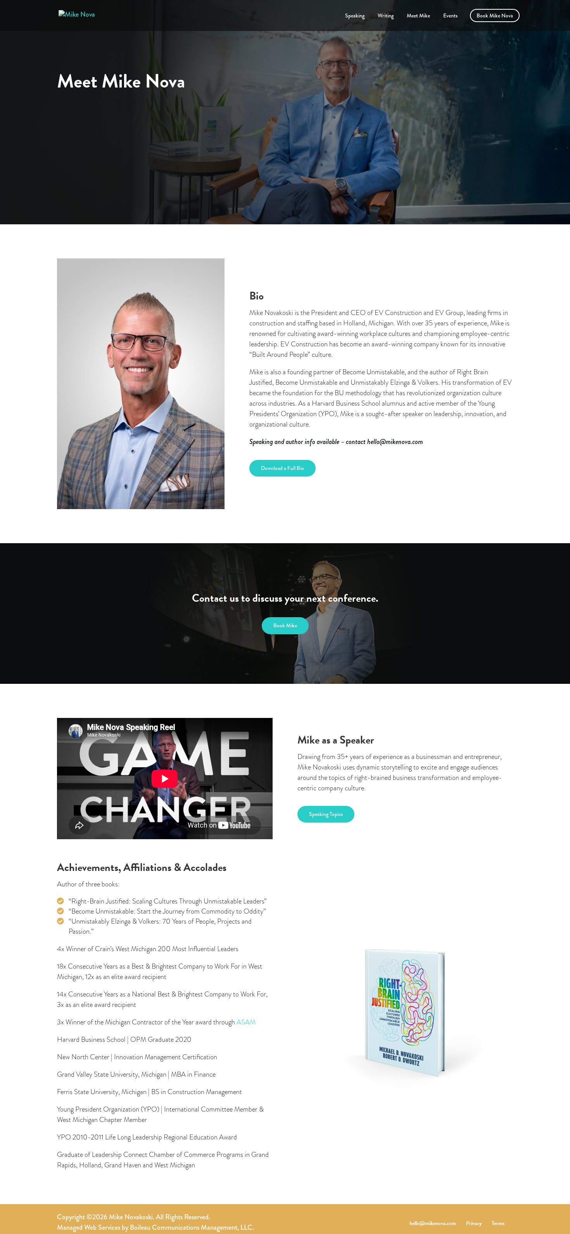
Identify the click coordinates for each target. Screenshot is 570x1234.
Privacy (474, 1223)
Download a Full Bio (282, 468)
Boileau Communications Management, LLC (191, 1227)
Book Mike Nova (495, 16)
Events (450, 16)
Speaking (354, 16)
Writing (386, 16)
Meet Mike (418, 16)
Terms (498, 1223)
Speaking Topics (326, 814)
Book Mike (285, 625)
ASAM (246, 1022)
